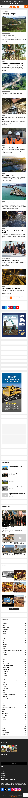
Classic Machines (5, 627)
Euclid (4, 633)
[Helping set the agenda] (5, 475)
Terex (4, 642)
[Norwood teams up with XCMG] (5, 468)
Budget (3, 625)
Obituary (3, 717)
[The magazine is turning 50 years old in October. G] (8, 601)
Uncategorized (4, 734)
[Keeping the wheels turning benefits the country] (20, 549)
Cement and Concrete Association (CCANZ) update (12, 650)
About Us (2, 771)
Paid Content (4, 719)
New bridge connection (8, 175)
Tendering (4, 730)
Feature (3, 709)
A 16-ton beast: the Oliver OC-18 (15, 487)
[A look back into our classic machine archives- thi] (8, 576)
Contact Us (3, 775)
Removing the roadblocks (7, 542)
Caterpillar (5, 631)
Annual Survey (4, 623)
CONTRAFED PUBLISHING (13, 1)
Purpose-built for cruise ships (10, 203)
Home (2, 769)
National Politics (5, 715)
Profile (4, 686)
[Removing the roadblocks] (8, 538)
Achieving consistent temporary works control (17, 494)
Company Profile (6, 663)
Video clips (5, 701)
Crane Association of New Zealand (8, 707)
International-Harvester (7, 636)
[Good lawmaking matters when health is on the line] (8, 549)
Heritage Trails (6, 673)
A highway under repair (8, 36)
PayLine (3, 721)
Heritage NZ (5, 671)
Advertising (3, 773)
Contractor (4, 33)
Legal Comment (6, 679)
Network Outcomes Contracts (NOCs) (10, 680)
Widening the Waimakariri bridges (11, 288)
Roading (4, 692)
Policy (3, 722)
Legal (3, 711)
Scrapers (5, 640)
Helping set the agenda (14, 473)
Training (4, 700)
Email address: (3, 757)
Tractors (5, 644)
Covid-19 (3, 705)
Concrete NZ (4, 648)
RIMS (4, 690)
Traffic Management (6, 732)
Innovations (5, 677)
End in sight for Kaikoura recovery (11, 147)
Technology (5, 698)
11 (19, 297)
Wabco (4, 646)
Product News (4, 726)
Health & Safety (6, 667)
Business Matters (6, 658)
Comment (5, 661)
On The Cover (5, 684)
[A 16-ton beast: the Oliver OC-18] (5, 488)
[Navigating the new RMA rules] (5, 482)
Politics (3, 724)
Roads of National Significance (9, 694)
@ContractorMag (14, 446)
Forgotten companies (7, 635)
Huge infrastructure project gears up (12, 260)
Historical (5, 675)
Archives (5, 654)
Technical (5, 696)
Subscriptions (3, 777)
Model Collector (5, 713)
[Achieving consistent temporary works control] (5, 495)
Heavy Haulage (6, 669)
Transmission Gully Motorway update (12, 93)
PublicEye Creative (14, 796)
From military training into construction (13, 63)
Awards (4, 656)
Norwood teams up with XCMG (15, 466)
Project (8, 33)
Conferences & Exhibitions (8, 665)
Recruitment (5, 688)
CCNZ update (5, 659)
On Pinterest (5, 421)
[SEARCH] (24, 452)
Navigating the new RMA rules (15, 480)
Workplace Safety (6, 703)
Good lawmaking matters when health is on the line (8, 554)
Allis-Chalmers (6, 629)
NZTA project (5, 682)
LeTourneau (5, 638)
